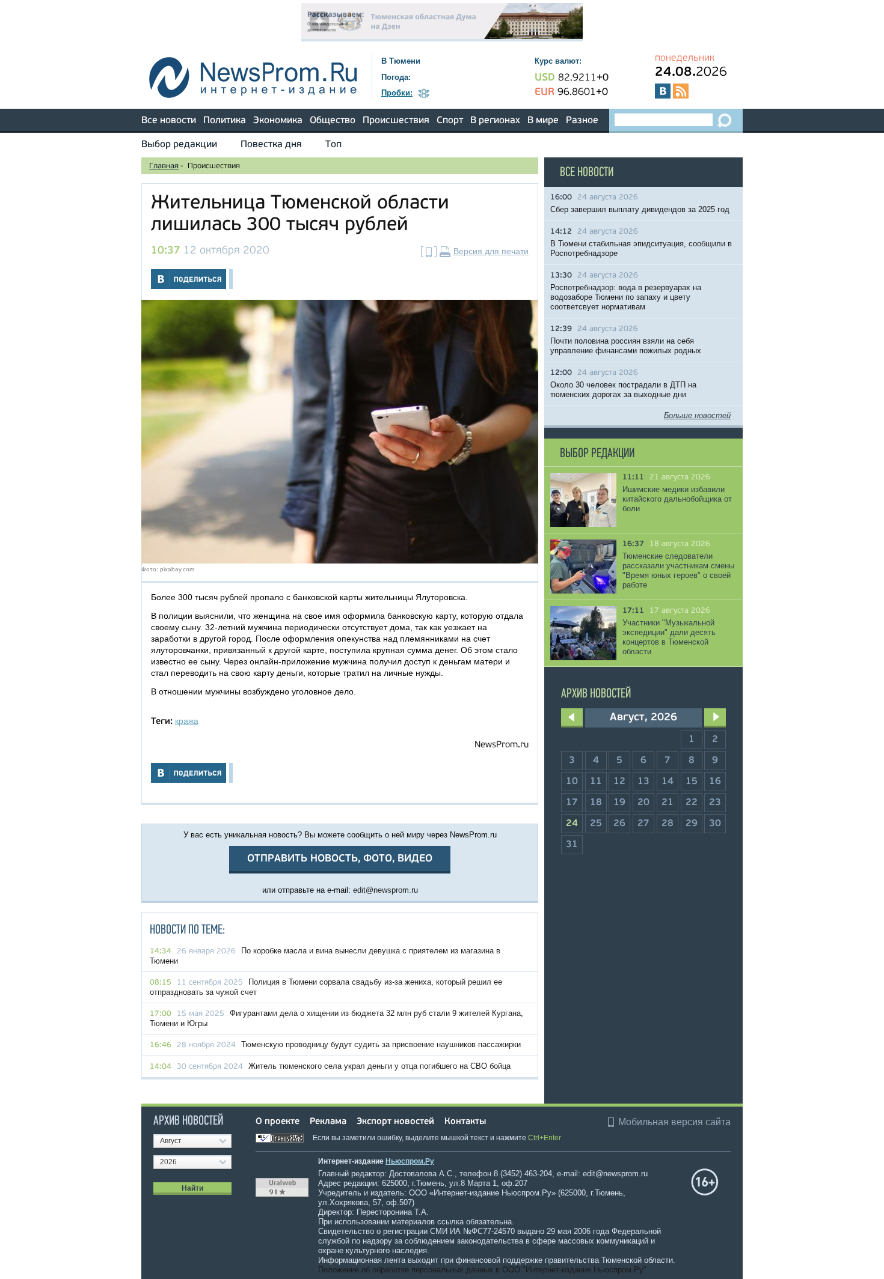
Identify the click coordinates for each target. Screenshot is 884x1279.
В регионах (495, 121)
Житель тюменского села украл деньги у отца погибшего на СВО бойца (379, 1066)
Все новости (168, 121)
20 (643, 802)
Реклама (328, 1121)
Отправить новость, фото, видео (339, 859)
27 (643, 823)
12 (619, 781)
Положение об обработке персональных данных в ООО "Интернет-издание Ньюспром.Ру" (482, 1269)
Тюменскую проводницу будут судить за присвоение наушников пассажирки (381, 1044)
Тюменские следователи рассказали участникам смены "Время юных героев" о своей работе (678, 570)
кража (186, 721)
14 (667, 781)
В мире (543, 121)
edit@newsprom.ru (385, 890)
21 (667, 802)
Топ (333, 145)
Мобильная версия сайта (674, 1122)
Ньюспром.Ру (409, 1161)
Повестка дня (271, 145)
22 (692, 802)
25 (596, 823)
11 (596, 781)
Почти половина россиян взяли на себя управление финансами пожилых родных (625, 345)
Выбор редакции (179, 145)
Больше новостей (697, 415)
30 (715, 823)
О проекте (277, 1121)
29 (692, 823)
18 (596, 802)
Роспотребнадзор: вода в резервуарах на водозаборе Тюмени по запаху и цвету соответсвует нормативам (625, 297)
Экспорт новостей (395, 1121)
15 (692, 781)
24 (572, 823)
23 (715, 802)
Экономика (277, 121)
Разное (582, 121)
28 (667, 823)
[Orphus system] (283, 1138)
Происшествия (396, 121)
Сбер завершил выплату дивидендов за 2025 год (639, 209)
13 (643, 781)
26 (619, 823)
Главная (164, 166)
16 (715, 781)
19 (619, 802)
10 (572, 781)
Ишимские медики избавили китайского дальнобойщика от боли (677, 499)
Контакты (465, 1121)
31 (572, 844)
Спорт (450, 121)
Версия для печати (491, 251)
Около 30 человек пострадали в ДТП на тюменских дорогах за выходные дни (623, 389)
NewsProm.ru (501, 745)
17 (572, 802)
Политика (224, 121)
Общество (332, 121)
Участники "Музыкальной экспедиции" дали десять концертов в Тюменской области (669, 637)
